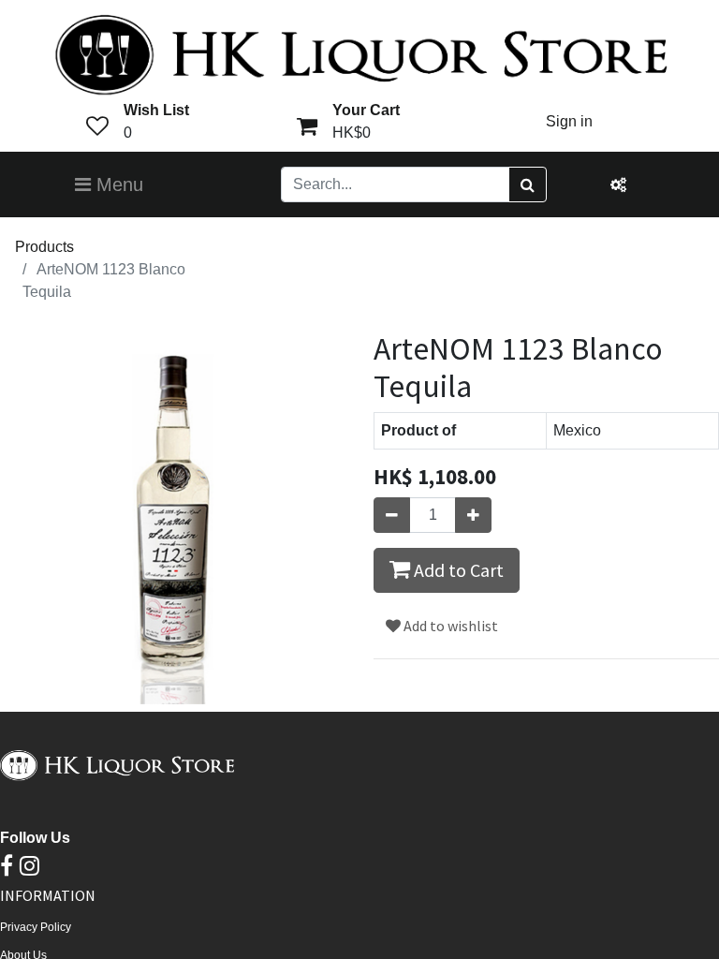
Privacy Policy (35, 927)
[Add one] (473, 515)
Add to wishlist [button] (449, 625)
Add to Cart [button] (457, 570)
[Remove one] (392, 515)
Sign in (569, 121)
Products (44, 247)
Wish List (156, 110)
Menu (117, 184)
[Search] (527, 184)
